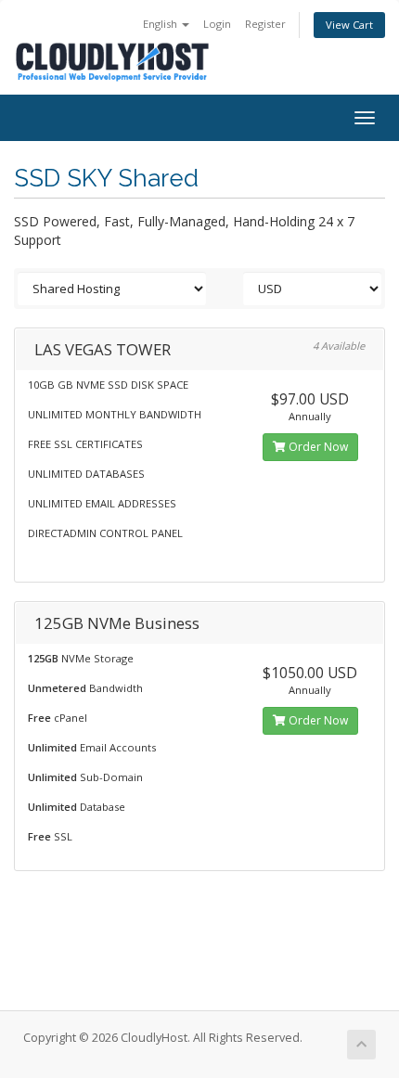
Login (217, 24)
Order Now (317, 447)
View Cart (349, 25)
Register (265, 24)
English (161, 24)
